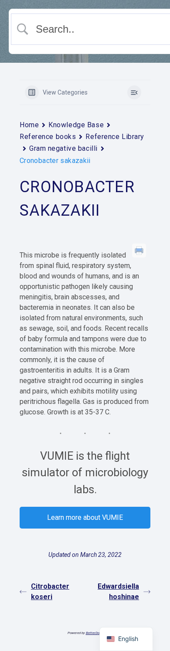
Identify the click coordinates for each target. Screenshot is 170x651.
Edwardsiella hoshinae (118, 591)
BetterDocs (94, 633)
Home (29, 125)
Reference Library (114, 136)
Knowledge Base (76, 125)
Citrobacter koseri (50, 591)
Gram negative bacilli (63, 148)
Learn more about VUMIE (85, 517)
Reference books (48, 136)
